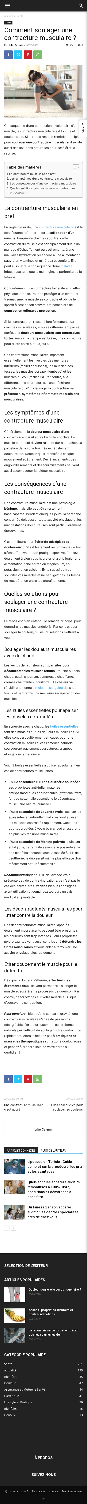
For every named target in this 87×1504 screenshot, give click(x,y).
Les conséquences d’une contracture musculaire (43, 183)
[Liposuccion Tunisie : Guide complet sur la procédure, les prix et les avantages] (14, 1166)
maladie (66, 266)
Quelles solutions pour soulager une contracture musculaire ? (42, 191)
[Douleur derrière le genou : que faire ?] (14, 1294)
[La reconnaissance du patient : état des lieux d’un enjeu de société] (14, 1335)
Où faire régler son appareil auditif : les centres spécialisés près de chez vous (53, 1212)
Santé (20, 16)
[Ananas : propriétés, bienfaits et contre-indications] (14, 1315)
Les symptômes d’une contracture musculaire (41, 178)
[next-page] (13, 1228)
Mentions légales (72, 1491)
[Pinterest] (28, 54)
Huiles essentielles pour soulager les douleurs (66, 1107)
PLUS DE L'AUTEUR (53, 1150)
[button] (7, 5)
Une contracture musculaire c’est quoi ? (23, 1107)
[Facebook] (8, 54)
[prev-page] (7, 1228)
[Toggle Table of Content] (73, 168)
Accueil (8, 16)
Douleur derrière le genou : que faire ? (55, 1289)
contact (53, 1491)
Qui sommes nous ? (16, 1491)
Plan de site (38, 1491)
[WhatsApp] (37, 54)
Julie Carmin (16, 45)
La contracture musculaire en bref (32, 174)
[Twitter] (18, 54)
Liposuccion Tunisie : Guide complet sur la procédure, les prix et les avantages (54, 1166)
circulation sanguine (48, 688)
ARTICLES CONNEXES (21, 1150)
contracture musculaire (56, 227)
